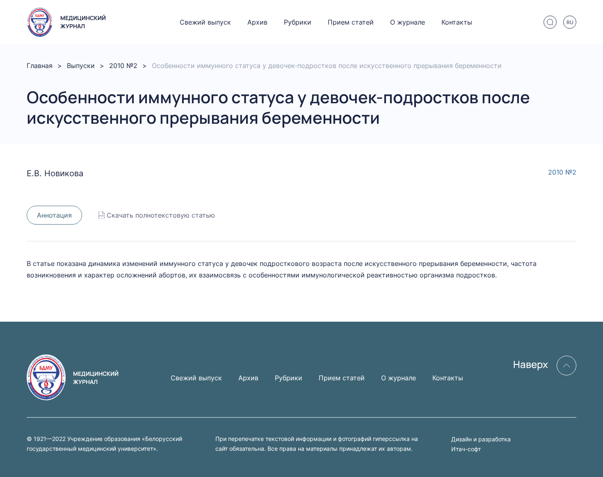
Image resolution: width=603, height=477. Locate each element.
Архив (257, 22)
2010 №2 (123, 65)
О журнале (407, 22)
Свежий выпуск (205, 22)
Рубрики (297, 22)
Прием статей (351, 22)
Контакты (456, 22)
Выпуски (81, 65)
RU (569, 22)
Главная (40, 65)
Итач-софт (466, 448)
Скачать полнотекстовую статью (161, 215)
